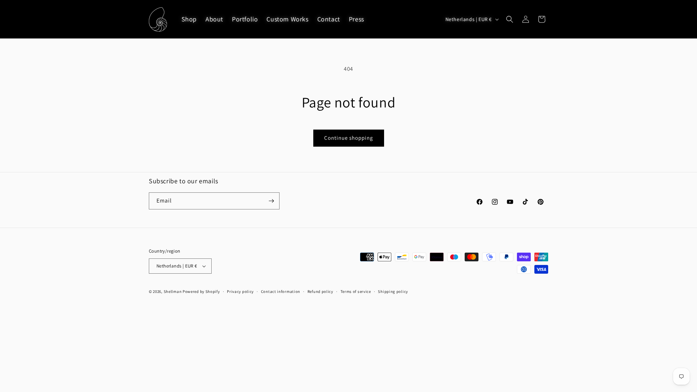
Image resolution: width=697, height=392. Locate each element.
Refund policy (320, 291)
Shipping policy (393, 291)
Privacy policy (240, 291)
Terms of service (356, 291)
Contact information (280, 291)
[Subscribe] (271, 200)
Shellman (173, 291)
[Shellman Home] (158, 19)
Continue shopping (348, 137)
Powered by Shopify (201, 291)
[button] (510, 19)
